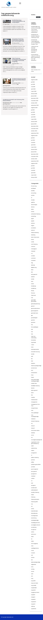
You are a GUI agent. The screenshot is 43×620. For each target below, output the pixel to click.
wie (32, 559)
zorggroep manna (35, 592)
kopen (32, 377)
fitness (32, 290)
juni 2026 (33, 84)
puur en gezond (34, 469)
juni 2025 (33, 112)
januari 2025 (33, 124)
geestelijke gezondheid (33, 300)
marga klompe (34, 408)
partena (33, 459)
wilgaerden (33, 564)
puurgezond (33, 473)
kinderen (33, 363)
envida (32, 279)
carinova (33, 246)
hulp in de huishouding (33, 337)
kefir (32, 356)
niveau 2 (33, 425)
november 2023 (34, 156)
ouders (32, 450)
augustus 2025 (34, 107)
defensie (33, 265)
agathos (33, 202)
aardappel (33, 188)
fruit (32, 297)
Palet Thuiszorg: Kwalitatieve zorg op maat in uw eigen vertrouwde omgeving (19, 60)
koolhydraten (34, 372)
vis (31, 539)
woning (32, 569)
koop (32, 375)
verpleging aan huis (35, 522)
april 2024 (33, 144)
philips (32, 462)
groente (33, 320)
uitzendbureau (34, 513)
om (32, 437)
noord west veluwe (35, 430)
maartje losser (34, 399)
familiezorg (33, 288)
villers (32, 536)
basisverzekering (35, 232)
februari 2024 (34, 149)
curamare (33, 258)
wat (32, 555)
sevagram (33, 485)
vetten (32, 532)
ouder (32, 446)
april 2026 (33, 89)
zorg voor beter (34, 583)
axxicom (33, 230)
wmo (32, 566)
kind (32, 361)
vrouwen (33, 552)
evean (32, 283)
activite (32, 195)
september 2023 (34, 161)
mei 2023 (33, 170)
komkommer (34, 368)
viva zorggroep (34, 543)
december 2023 (34, 154)
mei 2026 (33, 86)
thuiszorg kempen (35, 499)
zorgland (33, 594)
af (31, 197)
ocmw (32, 435)
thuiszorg (33, 497)
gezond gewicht (34, 310)
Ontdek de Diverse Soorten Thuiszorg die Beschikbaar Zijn (19, 80)
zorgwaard (33, 601)
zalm (32, 573)
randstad (33, 476)
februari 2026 (34, 93)
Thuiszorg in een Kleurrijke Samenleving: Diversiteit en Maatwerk (34, 49)
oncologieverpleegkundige (37, 439)
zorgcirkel (33, 590)
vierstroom (33, 534)
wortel (32, 571)
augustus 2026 (34, 79)
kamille (32, 354)
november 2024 (34, 128)
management (34, 402)
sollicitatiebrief (34, 490)
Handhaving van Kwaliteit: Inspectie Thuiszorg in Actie (35, 36)
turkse (32, 508)
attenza (33, 223)
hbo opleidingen (34, 327)
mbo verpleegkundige (35, 415)
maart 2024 (33, 147)
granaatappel (34, 317)
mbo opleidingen (35, 412)
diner (32, 269)
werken (32, 557)
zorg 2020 (33, 580)
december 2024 (34, 126)
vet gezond (33, 529)
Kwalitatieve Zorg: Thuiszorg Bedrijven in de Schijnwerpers (18, 21)
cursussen (33, 260)
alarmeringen (34, 204)
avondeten (33, 228)
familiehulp (33, 286)
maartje (33, 397)
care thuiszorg (34, 244)
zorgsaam (33, 599)
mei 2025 (33, 114)
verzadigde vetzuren (35, 525)
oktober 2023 (34, 158)
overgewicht (34, 452)
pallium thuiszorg (35, 457)
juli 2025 (33, 110)
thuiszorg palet (11, 65)
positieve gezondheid (35, 464)
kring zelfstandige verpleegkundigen (35, 380)
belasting (33, 235)
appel (32, 218)
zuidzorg (33, 606)
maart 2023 (33, 175)
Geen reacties (14, 24)
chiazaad (33, 251)
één (32, 272)
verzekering (33, 527)
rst (31, 480)
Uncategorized (21, 24)
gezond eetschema (35, 308)
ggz (32, 315)
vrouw (32, 550)
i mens (32, 344)
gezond (32, 306)
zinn (32, 576)
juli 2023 (32, 165)
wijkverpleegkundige (35, 562)
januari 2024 (33, 151)
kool (32, 370)
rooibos (32, 478)
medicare (33, 418)
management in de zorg (35, 405)
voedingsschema (35, 548)
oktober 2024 (34, 131)
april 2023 (33, 172)
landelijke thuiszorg (35, 385)
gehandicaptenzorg (35, 303)
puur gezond (34, 471)
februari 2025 (34, 121)
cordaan (33, 255)
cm (32, 253)
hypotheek (33, 342)
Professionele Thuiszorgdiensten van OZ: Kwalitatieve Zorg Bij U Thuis (35, 42)
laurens (32, 388)
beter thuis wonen (35, 237)
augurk (32, 225)
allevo (32, 209)
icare (32, 347)
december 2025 (34, 98)
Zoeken (33, 14)
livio (32, 395)
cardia (32, 241)
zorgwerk (33, 604)
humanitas (33, 340)
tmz (32, 504)
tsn (32, 506)
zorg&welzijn (34, 587)
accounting (33, 193)
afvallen (33, 200)
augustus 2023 (34, 163)
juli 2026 (33, 82)
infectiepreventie (35, 349)
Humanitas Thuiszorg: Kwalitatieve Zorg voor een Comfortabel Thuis (18, 40)
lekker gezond (34, 390)
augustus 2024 (34, 135)
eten (32, 281)
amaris (32, 211)
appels (32, 221)
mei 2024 (33, 142)
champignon (34, 248)
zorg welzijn (33, 585)
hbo (32, 324)
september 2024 (35, 133)
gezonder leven (34, 313)
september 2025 (35, 105)
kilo (32, 358)
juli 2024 (33, 137)
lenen (32, 392)
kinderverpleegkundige (36, 365)
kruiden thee (34, 383)
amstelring (33, 216)
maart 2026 (33, 91)
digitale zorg (34, 267)
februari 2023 (34, 177)
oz (31, 455)
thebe (32, 494)
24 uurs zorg (34, 186)
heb (32, 329)
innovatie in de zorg (35, 351)
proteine (33, 466)
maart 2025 (33, 119)
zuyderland (33, 608)
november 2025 (34, 100)
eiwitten (33, 276)
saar (32, 483)
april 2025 (33, 117)
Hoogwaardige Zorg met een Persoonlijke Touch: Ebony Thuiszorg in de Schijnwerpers (35, 29)
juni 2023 (33, 168)
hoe (32, 331)
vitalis (32, 541)
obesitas (33, 432)
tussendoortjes (34, 511)
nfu (32, 423)
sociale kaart (34, 487)
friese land (33, 295)
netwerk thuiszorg (35, 421)
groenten (33, 322)
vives (32, 546)
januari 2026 (33, 96)
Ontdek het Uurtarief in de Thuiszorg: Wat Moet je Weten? (13, 100)
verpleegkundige (35, 520)
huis (32, 334)
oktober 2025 (34, 103)
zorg (32, 578)
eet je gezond (34, 274)
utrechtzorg (33, 518)
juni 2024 (33, 140)
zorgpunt (33, 597)
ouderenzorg (34, 448)
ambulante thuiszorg (35, 214)
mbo (32, 410)
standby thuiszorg (35, 492)
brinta (32, 239)
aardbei (33, 190)
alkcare (32, 207)
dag (32, 262)
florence (33, 293)
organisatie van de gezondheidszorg (35, 442)
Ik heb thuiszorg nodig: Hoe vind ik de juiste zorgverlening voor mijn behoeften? (35, 57)
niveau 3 (33, 428)
